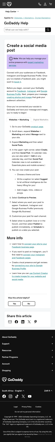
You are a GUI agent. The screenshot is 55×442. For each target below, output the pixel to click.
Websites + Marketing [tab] (19, 120)
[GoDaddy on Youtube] (30, 398)
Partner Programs (10, 357)
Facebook (21, 91)
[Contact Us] (39, 4)
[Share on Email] (10, 321)
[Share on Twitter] (29, 321)
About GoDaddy (9, 337)
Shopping (6, 370)
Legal (16, 407)
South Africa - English (12, 391)
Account (6, 364)
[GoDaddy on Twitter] (23, 398)
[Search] (48, 29)
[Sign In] (45, 4)
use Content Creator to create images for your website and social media (30, 276)
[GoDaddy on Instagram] (10, 398)
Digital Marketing (43, 18)
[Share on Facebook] (16, 321)
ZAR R (47, 391)
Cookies (38, 407)
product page (37, 127)
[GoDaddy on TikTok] (17, 398)
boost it (17, 82)
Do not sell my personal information (27, 412)
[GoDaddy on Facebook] (4, 398)
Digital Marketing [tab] (41, 120)
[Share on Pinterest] (35, 321)
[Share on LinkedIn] (23, 321)
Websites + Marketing (24, 18)
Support (5, 344)
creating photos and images (19, 97)
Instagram (31, 91)
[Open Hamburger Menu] (3, 4)
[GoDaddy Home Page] (12, 379)
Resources (6, 350)
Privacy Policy (26, 407)
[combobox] (24, 30)
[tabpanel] (27, 178)
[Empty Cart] (50, 4)
